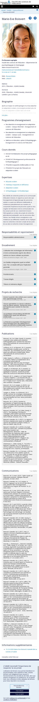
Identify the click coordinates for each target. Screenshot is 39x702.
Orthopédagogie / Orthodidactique (17, 191)
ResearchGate (10, 76)
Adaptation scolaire (12, 188)
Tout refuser (19, 691)
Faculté (9, 10)
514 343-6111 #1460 (9, 72)
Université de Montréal (5, 2)
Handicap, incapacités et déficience (17, 185)
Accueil (3, 10)
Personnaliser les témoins (20, 686)
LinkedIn (8, 78)
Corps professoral (18, 10)
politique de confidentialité (18, 698)
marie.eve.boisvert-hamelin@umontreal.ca (15, 70)
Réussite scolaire (11, 181)
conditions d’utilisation (10, 700)
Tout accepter (19, 694)
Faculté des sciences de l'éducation (21, 2)
